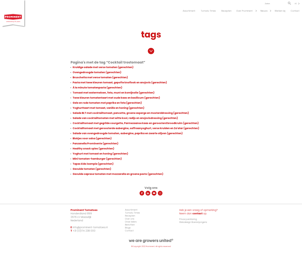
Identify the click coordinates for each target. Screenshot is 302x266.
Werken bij (280, 10)
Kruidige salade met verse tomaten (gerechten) (103, 67)
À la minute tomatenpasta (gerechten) (97, 87)
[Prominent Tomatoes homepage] (14, 14)
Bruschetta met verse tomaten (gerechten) (100, 77)
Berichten (130, 224)
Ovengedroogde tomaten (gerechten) (97, 72)
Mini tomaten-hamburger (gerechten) (97, 158)
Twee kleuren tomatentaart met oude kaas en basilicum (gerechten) (116, 97)
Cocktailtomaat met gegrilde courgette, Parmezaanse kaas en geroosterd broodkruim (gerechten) (136, 123)
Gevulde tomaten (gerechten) (92, 169)
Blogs (128, 227)
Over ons (129, 218)
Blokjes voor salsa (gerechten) (92, 138)
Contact (295, 10)
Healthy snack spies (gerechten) (93, 148)
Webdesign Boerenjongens (193, 222)
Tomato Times (208, 10)
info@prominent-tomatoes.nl (89, 227)
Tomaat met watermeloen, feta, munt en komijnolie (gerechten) (113, 92)
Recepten (226, 10)
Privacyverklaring (188, 219)
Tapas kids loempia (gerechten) (93, 164)
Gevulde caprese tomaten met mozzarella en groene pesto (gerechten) (118, 174)
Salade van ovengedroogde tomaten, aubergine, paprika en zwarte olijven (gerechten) (128, 133)
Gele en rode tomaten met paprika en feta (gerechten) (107, 103)
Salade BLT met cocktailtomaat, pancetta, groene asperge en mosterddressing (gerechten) (131, 113)
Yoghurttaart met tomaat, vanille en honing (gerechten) (108, 108)
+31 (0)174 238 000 (83, 230)
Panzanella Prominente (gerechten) (95, 143)
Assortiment (189, 10)
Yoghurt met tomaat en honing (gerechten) (100, 153)
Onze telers (131, 221)
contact (197, 213)
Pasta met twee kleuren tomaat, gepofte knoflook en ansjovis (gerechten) (120, 82)
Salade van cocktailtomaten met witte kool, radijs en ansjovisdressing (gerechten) (125, 118)
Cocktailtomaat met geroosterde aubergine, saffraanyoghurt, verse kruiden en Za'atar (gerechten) (136, 128)
